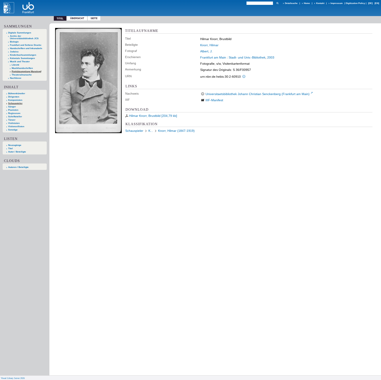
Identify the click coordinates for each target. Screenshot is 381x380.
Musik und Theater (20, 61)
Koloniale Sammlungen (22, 58)
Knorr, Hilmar (209, 45)
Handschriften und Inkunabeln (26, 48)
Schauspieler (15, 103)
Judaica (14, 51)
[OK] (277, 3)
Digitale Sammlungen (19, 32)
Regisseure (14, 113)
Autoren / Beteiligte (18, 167)
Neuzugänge (14, 145)
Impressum (337, 3)
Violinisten (14, 123)
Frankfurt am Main (213, 57)
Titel (10, 148)
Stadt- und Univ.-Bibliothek (247, 57)
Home (307, 3)
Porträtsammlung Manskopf (26, 71)
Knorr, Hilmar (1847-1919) (176, 130)
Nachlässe (15, 78)
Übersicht (77, 18)
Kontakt (320, 3)
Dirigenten (13, 96)
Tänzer (11, 120)
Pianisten (13, 110)
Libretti (15, 65)
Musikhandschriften (22, 68)
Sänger (12, 106)
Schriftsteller (15, 116)
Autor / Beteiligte (17, 152)
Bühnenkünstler (16, 93)
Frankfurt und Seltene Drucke (25, 45)
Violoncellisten (16, 126)
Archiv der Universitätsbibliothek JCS (24, 37)
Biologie (14, 41)
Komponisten (15, 100)
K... (150, 130)
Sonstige (13, 130)
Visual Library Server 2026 (13, 378)
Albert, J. (206, 51)
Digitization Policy (355, 3)
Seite (94, 18)
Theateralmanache (22, 74)
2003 (270, 57)
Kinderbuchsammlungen (23, 55)
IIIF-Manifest (214, 100)
